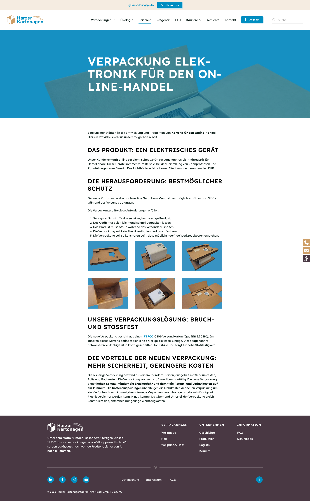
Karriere (204, 451)
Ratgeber (163, 20)
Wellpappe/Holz (172, 445)
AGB (173, 479)
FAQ (178, 20)
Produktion (207, 439)
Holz (164, 439)
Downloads (245, 439)
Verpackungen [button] (101, 20)
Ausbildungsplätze (143, 5)
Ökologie (126, 20)
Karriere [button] (192, 20)
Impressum (154, 479)
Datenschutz (130, 479)
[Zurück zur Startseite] (25, 20)
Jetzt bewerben (170, 5)
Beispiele (144, 20)
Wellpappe (168, 432)
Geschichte (207, 432)
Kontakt (230, 20)
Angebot (254, 19)
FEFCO (149, 336)
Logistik (204, 445)
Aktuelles (213, 20)
